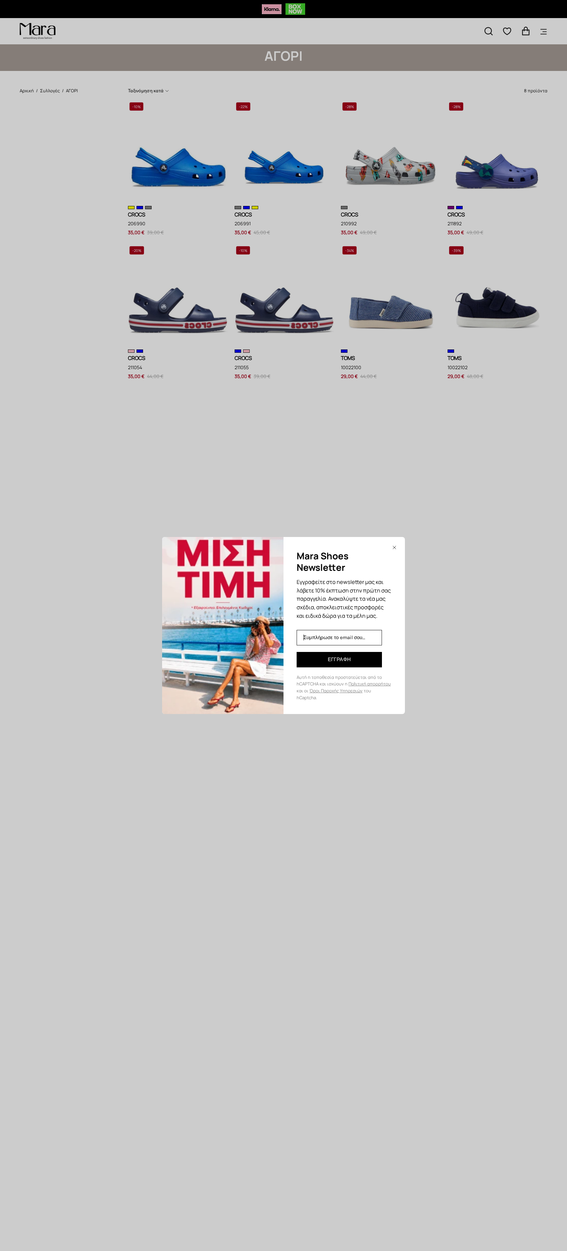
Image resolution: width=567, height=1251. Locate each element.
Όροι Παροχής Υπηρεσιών (336, 691)
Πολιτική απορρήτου (369, 684)
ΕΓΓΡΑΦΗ (339, 659)
